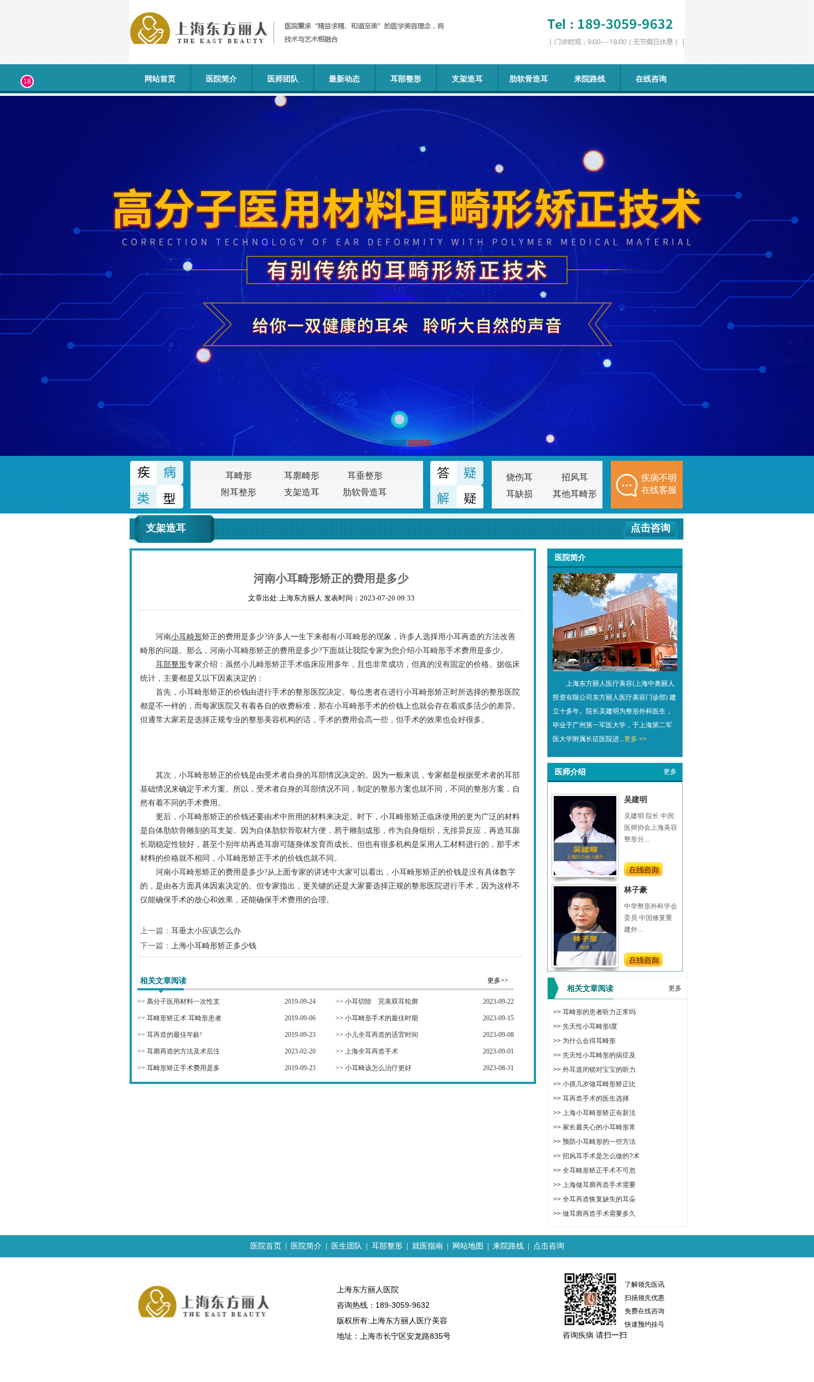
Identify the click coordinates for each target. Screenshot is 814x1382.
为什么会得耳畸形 (589, 1041)
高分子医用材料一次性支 (183, 1001)
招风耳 (574, 477)
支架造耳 (467, 78)
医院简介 (221, 78)
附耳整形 (238, 492)
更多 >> (635, 739)
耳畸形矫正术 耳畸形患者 (184, 1018)
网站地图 (467, 1246)
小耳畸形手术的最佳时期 (381, 1018)
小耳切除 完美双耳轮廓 (381, 1001)
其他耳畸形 (575, 494)
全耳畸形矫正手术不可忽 (599, 1170)
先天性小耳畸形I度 (590, 1026)
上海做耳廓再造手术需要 (599, 1185)
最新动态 (344, 78)
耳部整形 (405, 78)
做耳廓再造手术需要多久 (599, 1213)
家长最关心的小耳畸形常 (599, 1127)
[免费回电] (15, 161)
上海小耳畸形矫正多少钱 (213, 946)
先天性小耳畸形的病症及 (599, 1055)
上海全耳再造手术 (371, 1051)
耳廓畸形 (302, 475)
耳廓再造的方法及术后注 (183, 1051)
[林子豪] (585, 963)
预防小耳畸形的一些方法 (599, 1141)
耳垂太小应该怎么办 (206, 931)
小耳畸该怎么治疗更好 (378, 1068)
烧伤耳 (519, 477)
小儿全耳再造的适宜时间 (381, 1035)
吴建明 (635, 799)
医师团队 (282, 78)
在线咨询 (651, 78)
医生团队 (346, 1246)
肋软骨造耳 (528, 78)
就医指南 (427, 1246)
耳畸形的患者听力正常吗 (599, 1012)
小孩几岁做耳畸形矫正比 (599, 1084)
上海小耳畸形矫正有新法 (599, 1113)
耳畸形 (238, 475)
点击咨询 (651, 527)
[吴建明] (585, 873)
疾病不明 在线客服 (659, 484)
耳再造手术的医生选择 (596, 1098)
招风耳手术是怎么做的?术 (601, 1156)
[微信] (15, 130)
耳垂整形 (365, 475)
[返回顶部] (15, 224)
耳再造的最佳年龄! (174, 1035)
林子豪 (635, 889)
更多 (670, 771)
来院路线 (589, 78)
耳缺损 (519, 494)
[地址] (15, 193)
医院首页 (265, 1246)
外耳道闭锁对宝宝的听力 (599, 1069)
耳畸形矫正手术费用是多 (183, 1068)
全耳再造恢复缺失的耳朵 (599, 1199)
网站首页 (160, 78)
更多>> (497, 980)
